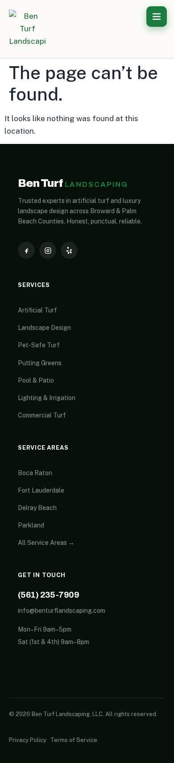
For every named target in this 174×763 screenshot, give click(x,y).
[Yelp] (69, 250)
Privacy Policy (27, 740)
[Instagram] (47, 250)
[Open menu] (156, 16)
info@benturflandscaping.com (61, 610)
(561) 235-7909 (48, 594)
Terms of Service (73, 740)
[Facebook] (26, 250)
